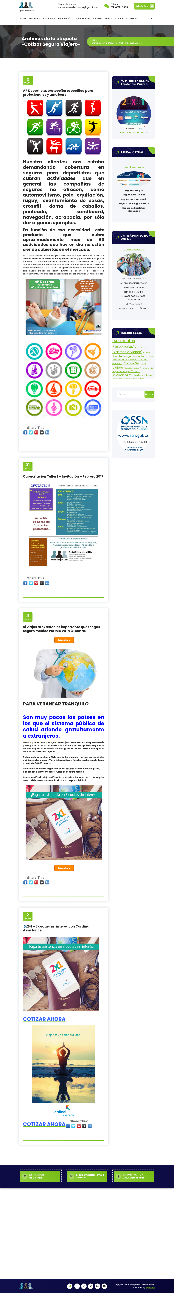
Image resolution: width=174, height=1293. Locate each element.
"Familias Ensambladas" (141, 375)
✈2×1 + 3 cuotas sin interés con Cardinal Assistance (56, 928)
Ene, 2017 (28, 466)
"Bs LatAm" (146, 353)
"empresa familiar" (146, 368)
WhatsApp (142, 6)
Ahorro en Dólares (127, 18)
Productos (48, 18)
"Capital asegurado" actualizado (132, 356)
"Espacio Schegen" (121, 371)
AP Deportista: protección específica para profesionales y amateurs (58, 92)
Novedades (81, 18)
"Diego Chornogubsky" (132, 368)
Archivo (96, 18)
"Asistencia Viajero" (127, 352)
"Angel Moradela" (141, 347)
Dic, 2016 (27, 916)
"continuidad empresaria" (125, 359)
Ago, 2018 (28, 80)
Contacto (109, 18)
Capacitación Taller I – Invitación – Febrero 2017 (63, 476)
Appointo (150, 1287)
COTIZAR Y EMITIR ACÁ (134, 249)
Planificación (64, 18)
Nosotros (33, 18)
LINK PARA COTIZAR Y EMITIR (133, 132)
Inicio (23, 18)
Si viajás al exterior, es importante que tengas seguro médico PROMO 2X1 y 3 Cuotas (61, 629)
